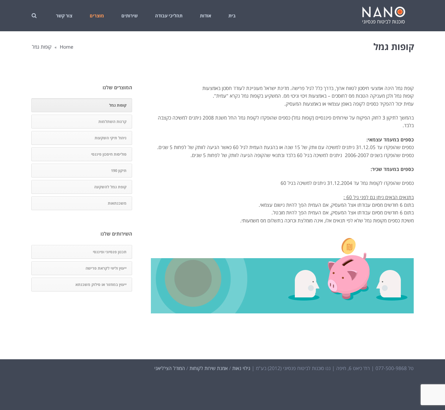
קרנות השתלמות (112, 121)
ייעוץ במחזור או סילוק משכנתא (101, 284)
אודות (205, 16)
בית (232, 16)
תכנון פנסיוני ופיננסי (110, 251)
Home (66, 46)
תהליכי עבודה (169, 16)
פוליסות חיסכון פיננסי (109, 154)
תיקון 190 (119, 170)
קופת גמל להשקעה (110, 186)
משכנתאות (117, 203)
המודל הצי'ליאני (169, 368)
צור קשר (64, 16)
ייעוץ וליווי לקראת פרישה (106, 268)
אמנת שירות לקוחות (208, 368)
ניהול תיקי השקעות (111, 137)
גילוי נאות (241, 368)
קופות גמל (118, 105)
